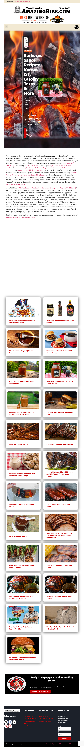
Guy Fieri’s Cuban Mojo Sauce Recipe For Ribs (20, 628)
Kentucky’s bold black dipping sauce (30, 170)
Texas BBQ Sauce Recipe (18, 444)
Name (59, 726)
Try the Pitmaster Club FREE (23, 1)
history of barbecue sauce (15, 184)
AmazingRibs (29, 46)
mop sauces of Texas (32, 165)
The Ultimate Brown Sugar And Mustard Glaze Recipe (21, 597)
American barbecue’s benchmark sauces (21, 217)
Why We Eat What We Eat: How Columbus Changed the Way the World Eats (46, 188)
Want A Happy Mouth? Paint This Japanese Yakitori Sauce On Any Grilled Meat (59, 535)
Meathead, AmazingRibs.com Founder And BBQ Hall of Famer (35, 120)
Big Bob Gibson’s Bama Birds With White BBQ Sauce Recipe (22, 475)
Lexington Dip (27, 168)
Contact (75, 744)
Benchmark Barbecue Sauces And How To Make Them (22, 321)
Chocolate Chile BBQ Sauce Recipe (60, 444)
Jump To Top (42, 745)
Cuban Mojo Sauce (38, 175)
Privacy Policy (50, 744)
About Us (32, 744)
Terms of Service (59, 744)
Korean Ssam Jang (23, 175)
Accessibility (68, 744)
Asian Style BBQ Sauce (17, 536)
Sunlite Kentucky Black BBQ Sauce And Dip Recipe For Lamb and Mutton (60, 474)
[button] (6, 26)
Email (59, 732)
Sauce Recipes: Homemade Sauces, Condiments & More (22, 659)
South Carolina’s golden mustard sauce (47, 168)
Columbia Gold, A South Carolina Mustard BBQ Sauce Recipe (21, 413)
